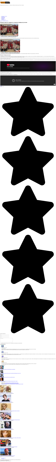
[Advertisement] (28, 10)
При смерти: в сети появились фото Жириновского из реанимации (7, 369)
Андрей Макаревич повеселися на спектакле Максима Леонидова (7, 455)
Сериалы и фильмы (4, 19)
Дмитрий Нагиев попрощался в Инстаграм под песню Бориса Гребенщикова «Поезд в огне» (10, 373)
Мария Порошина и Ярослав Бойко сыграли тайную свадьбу (12, 383)
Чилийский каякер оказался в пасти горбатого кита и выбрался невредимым (8, 446)
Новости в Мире (3, 17)
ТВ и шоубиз (3, 18)
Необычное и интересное (4, 16)
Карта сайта (3, 458)
